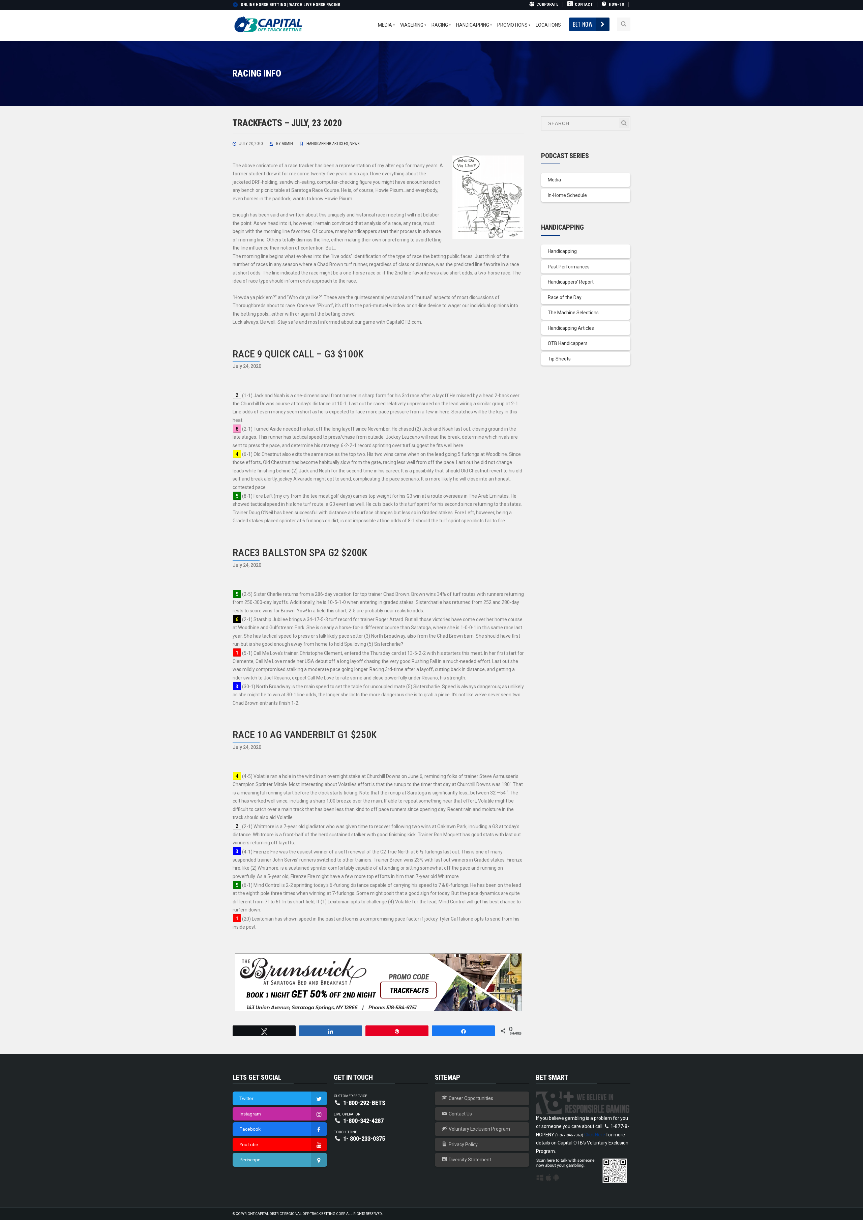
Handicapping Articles (327, 143)
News (354, 143)
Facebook (250, 1129)
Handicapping (562, 251)
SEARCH (624, 123)
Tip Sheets (559, 358)
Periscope (250, 1159)
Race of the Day (565, 297)
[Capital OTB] (269, 24)
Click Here (594, 1134)
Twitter (246, 1098)
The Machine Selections (573, 312)
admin (287, 143)
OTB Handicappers (568, 343)
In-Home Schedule (567, 195)
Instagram (250, 1113)
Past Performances (569, 266)
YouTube (248, 1144)
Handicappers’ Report (571, 282)
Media (554, 179)
